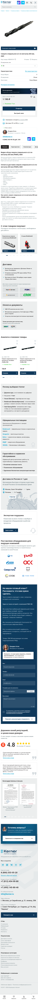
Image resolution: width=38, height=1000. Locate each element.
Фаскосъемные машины (8, 963)
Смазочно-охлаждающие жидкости (11, 959)
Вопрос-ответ (5, 944)
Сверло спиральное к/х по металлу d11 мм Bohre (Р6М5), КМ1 (9, 360)
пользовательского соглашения (14, 713)
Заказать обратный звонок (9, 875)
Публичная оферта (6, 984)
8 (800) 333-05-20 (9, 872)
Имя (4, 663)
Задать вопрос (9, 530)
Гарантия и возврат (6, 946)
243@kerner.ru (7, 136)
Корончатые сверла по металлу (10, 957)
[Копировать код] (15, 59)
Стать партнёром (6, 940)
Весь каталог (5, 967)
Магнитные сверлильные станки (10, 955)
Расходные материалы (8, 84)
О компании (4, 924)
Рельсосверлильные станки (9, 965)
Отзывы (3, 928)
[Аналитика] (17, 343)
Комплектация (27, 147)
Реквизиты (4, 929)
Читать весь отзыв (8, 758)
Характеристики (15, 147)
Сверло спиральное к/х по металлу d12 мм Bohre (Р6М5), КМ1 (27, 360)
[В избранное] (17, 341)
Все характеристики (31, 71)
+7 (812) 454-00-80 (9, 881)
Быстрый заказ (19, 113)
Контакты (4, 931)
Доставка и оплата (6, 938)
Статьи (3, 948)
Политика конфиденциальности (22, 984)
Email (4, 679)
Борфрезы (4, 961)
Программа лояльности (8, 942)
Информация (4, 926)
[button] (7, 255)
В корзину (19, 108)
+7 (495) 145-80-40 (9, 887)
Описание (4, 147)
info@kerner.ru (7, 894)
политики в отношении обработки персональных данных (18, 711)
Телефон (5, 671)
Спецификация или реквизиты (10, 688)
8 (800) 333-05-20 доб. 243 (11, 139)
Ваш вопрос (6, 696)
